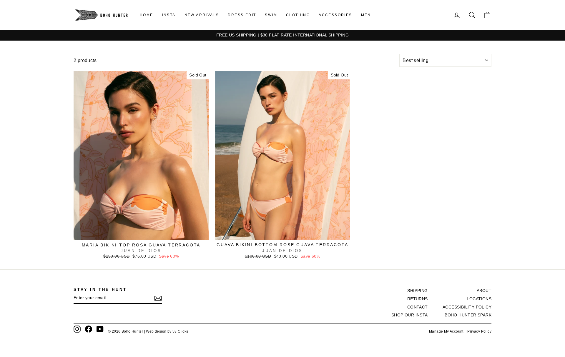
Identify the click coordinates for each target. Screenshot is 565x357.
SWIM (271, 15)
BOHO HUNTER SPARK (468, 315)
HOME (146, 15)
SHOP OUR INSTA (409, 315)
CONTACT (417, 307)
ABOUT (484, 290)
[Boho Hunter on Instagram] (77, 329)
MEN (366, 15)
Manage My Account (447, 331)
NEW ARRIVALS (202, 15)
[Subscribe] (158, 298)
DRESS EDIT (242, 15)
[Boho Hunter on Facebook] (88, 329)
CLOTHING (298, 15)
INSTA (169, 15)
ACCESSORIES (335, 15)
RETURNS (417, 299)
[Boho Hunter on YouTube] (100, 329)
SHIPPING (417, 290)
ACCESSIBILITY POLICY (467, 307)
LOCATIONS (479, 299)
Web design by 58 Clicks (167, 331)
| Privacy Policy (478, 331)
